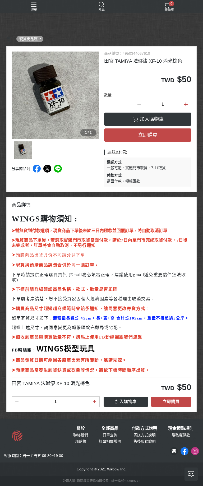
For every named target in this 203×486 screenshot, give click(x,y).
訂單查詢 (110, 435)
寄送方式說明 (144, 435)
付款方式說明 (144, 428)
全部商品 (110, 428)
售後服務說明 (144, 441)
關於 (80, 428)
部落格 (80, 441)
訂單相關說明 (110, 441)
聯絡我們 (80, 435)
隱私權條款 (181, 435)
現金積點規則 (180, 428)
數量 (108, 95)
